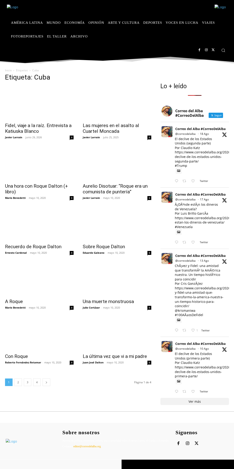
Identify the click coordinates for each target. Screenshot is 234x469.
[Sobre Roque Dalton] (117, 224)
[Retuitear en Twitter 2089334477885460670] (185, 242)
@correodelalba (185, 134)
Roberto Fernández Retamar (23, 362)
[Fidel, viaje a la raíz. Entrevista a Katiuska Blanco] (39, 103)
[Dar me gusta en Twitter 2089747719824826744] (194, 181)
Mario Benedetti (15, 198)
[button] (223, 50)
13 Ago (204, 261)
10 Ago (204, 349)
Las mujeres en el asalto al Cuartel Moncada (111, 128)
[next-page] (46, 382)
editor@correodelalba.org (87, 446)
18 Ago (204, 134)
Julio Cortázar (91, 307)
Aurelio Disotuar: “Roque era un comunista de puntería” (115, 189)
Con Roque (16, 356)
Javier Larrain (13, 137)
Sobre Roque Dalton (104, 246)
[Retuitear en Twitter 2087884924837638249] (185, 330)
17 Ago (204, 199)
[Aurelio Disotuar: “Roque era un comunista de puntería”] (117, 163)
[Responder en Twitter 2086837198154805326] (177, 391)
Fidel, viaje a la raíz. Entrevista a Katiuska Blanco (38, 128)
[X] (213, 50)
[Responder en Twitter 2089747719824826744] (177, 181)
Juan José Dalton (93, 362)
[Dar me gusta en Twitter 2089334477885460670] (194, 242)
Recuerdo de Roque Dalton (33, 246)
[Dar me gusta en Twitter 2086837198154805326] (194, 391)
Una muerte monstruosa (108, 301)
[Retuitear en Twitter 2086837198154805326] (185, 391)
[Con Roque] (39, 334)
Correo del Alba (32, 464)
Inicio (8, 70)
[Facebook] (199, 50)
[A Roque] (39, 279)
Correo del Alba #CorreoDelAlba (200, 129)
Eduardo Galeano (93, 252)
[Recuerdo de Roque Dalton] (39, 224)
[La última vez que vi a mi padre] (117, 334)
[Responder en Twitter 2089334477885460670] (177, 242)
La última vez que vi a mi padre (115, 356)
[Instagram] (206, 50)
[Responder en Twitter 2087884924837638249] (177, 330)
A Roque (14, 301)
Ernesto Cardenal (16, 252)
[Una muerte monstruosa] (117, 279)
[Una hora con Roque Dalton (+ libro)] (39, 163)
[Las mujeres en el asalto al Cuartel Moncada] (117, 103)
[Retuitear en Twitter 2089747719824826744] (185, 181)
